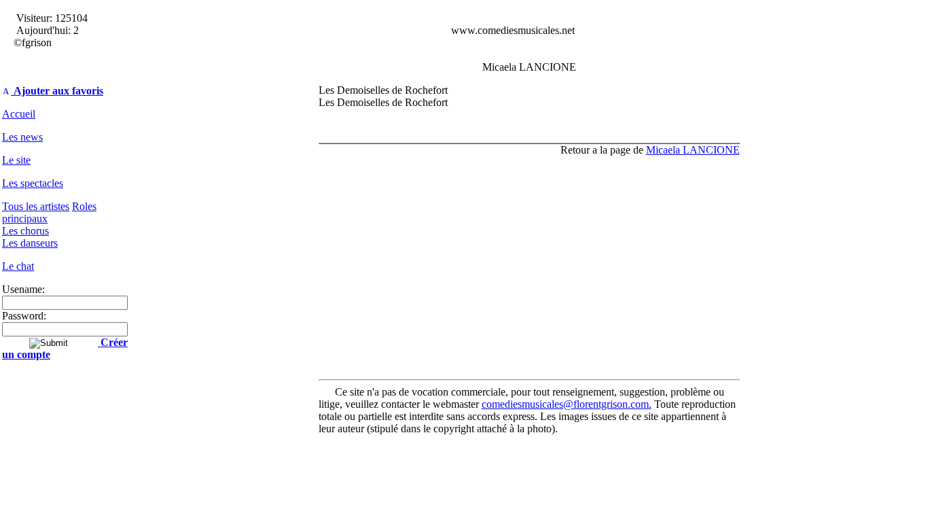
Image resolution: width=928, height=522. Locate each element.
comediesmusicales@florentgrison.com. (567, 404)
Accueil (18, 114)
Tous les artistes (35, 206)
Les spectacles (32, 183)
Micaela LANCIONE (693, 150)
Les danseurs (30, 243)
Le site (16, 160)
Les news (22, 137)
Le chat (18, 266)
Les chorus (25, 231)
